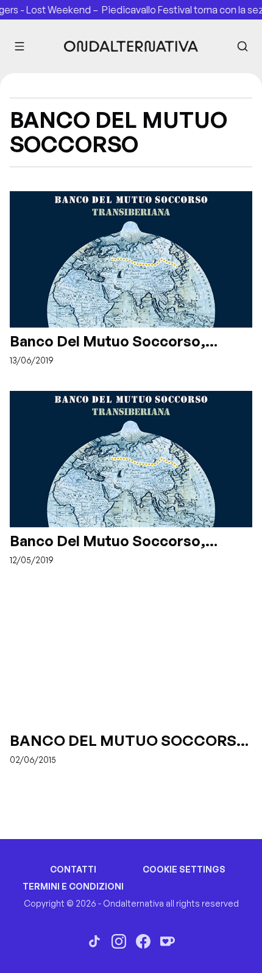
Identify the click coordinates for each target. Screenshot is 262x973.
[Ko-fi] (167, 941)
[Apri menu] (19, 46)
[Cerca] (242, 46)
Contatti (73, 869)
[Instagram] (119, 941)
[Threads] (94, 941)
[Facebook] (143, 941)
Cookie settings (184, 869)
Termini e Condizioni (73, 886)
